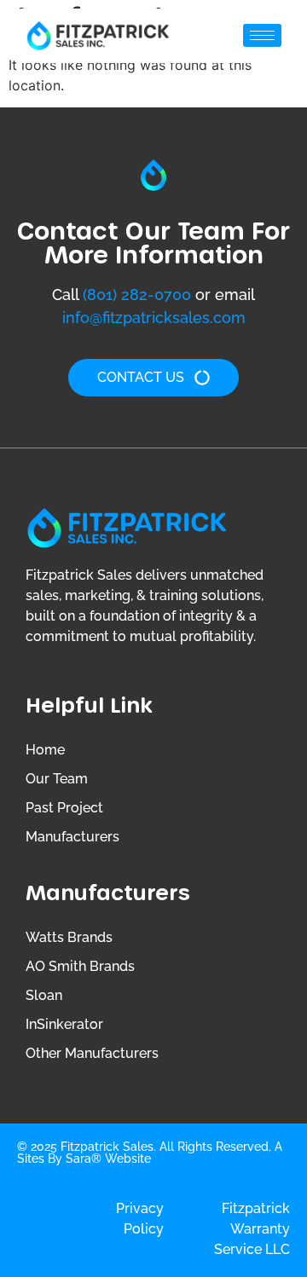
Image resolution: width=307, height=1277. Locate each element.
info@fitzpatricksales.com (154, 317)
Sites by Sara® (59, 1158)
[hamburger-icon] (262, 35)
